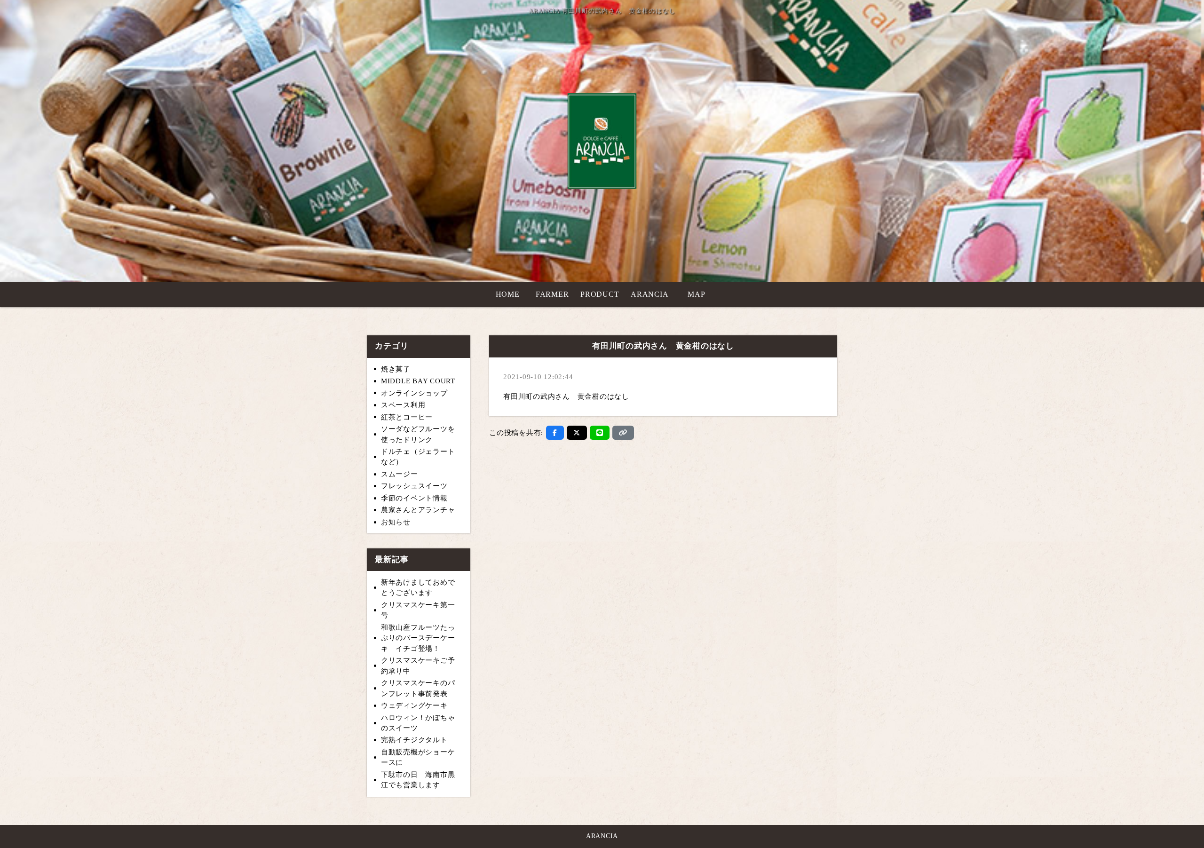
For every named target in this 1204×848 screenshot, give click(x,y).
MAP (696, 294)
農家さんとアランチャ (418, 510)
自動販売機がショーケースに (418, 757)
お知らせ (396, 522)
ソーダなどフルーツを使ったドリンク (418, 434)
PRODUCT (599, 294)
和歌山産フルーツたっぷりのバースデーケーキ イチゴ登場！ (418, 638)
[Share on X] (577, 433)
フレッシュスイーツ (414, 486)
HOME (508, 294)
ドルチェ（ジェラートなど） (418, 457)
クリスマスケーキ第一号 (418, 610)
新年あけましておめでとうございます (418, 588)
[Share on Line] (600, 433)
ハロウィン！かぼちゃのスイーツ (418, 723)
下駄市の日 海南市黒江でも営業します (418, 780)
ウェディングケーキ (414, 705)
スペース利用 (403, 405)
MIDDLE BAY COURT (418, 381)
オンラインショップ (414, 393)
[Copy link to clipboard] (623, 433)
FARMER (552, 294)
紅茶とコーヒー (407, 417)
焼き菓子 (396, 369)
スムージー (399, 474)
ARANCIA (649, 294)
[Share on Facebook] (555, 433)
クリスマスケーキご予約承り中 (418, 666)
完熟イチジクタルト (414, 740)
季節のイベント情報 (414, 498)
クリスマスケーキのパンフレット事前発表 (418, 688)
